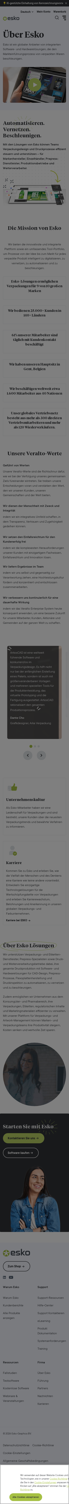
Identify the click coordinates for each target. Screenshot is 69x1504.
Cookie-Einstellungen (45, 1482)
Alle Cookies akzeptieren (26, 1497)
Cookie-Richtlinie (58, 1478)
